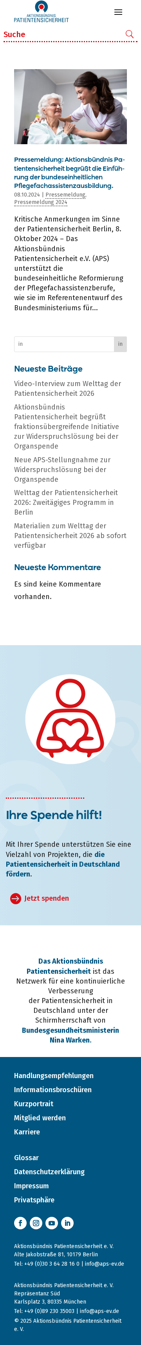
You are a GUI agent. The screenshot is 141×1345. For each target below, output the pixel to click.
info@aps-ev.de (104, 1264)
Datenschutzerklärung (49, 1172)
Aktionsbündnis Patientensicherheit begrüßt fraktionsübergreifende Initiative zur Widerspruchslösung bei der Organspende (66, 427)
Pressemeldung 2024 (40, 202)
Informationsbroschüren (53, 1090)
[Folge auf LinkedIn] (67, 1223)
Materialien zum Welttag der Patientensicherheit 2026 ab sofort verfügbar (70, 536)
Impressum (31, 1186)
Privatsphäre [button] (34, 1200)
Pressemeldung (65, 194)
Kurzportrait (33, 1104)
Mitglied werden (40, 1118)
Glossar (26, 1158)
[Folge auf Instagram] (36, 1223)
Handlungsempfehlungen (54, 1075)
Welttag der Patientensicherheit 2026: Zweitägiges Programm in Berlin (66, 502)
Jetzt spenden (46, 898)
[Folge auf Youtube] (51, 1223)
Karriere (27, 1132)
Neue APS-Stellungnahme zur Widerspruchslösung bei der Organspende (62, 470)
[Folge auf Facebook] (20, 1223)
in (120, 344)
